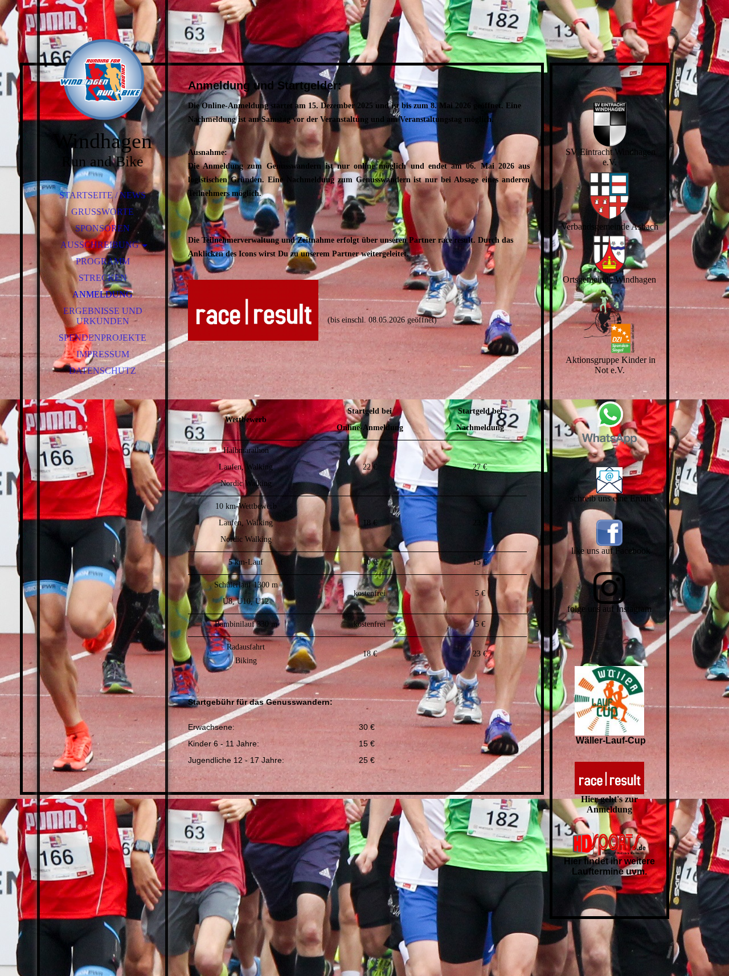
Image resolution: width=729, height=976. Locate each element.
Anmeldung (102, 294)
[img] (102, 79)
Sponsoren (102, 228)
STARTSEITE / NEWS (102, 195)
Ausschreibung (99, 245)
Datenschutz (102, 370)
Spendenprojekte (102, 337)
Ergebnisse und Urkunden (102, 316)
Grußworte (102, 212)
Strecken (103, 278)
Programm (103, 261)
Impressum (102, 354)
